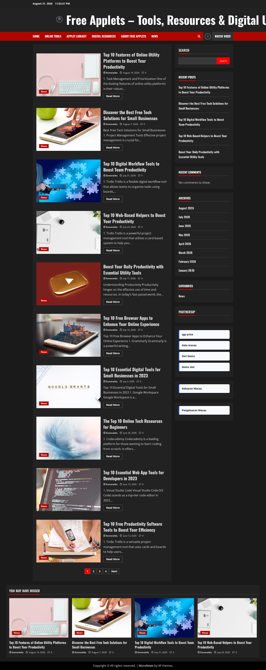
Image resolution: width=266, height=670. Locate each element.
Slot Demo (188, 356)
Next (114, 571)
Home (36, 36)
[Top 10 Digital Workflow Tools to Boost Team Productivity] (164, 618)
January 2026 (187, 270)
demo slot (188, 367)
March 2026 (186, 252)
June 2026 (185, 226)
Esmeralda (111, 72)
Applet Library (76, 36)
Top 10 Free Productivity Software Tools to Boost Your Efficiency (68, 541)
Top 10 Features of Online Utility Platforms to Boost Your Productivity (68, 74)
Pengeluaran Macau (194, 410)
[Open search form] (199, 36)
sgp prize (187, 334)
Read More (114, 96)
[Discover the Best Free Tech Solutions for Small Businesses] (101, 618)
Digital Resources (104, 36)
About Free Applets (133, 36)
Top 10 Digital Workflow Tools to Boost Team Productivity (68, 181)
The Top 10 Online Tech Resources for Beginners (68, 438)
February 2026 (187, 261)
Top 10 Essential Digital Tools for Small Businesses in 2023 (68, 386)
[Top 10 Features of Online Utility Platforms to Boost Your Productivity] (38, 618)
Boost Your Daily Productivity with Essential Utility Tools (68, 283)
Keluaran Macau (192, 388)
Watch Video (223, 36)
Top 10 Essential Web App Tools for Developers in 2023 (68, 489)
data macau (189, 345)
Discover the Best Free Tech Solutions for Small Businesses (68, 129)
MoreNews (146, 666)
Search (184, 50)
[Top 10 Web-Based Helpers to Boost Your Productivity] (227, 618)
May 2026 (184, 235)
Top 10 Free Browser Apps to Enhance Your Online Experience (68, 335)
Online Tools (53, 36)
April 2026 (185, 244)
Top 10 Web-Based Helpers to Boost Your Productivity (68, 232)
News (154, 36)
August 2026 (186, 208)
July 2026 (184, 217)
